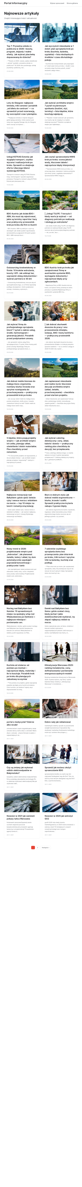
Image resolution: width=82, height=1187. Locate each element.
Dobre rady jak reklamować (58, 722)
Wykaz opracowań (57, 3)
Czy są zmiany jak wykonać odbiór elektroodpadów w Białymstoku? (20, 770)
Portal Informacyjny (15, 3)
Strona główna (72, 3)
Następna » (45, 847)
